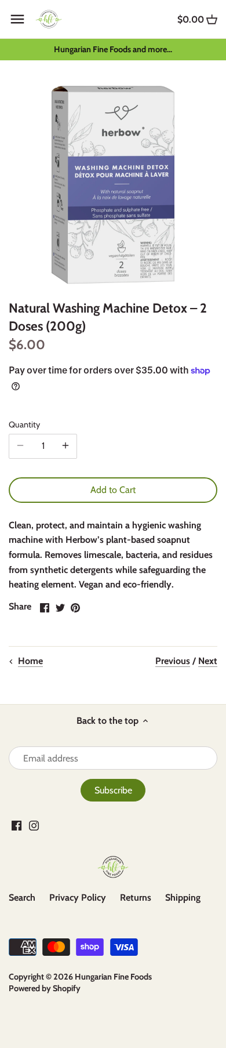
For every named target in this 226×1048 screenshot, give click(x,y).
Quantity (24, 425)
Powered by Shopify (45, 988)
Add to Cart (113, 489)
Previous (172, 660)
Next (207, 660)
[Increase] (65, 446)
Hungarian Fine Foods (113, 976)
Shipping (183, 897)
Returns (135, 897)
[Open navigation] (17, 19)
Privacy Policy (77, 897)
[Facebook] (16, 825)
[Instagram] (34, 825)
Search (22, 897)
